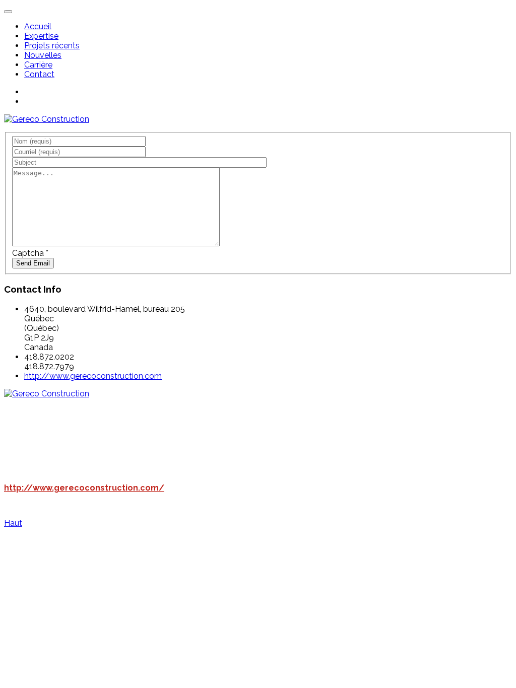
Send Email (33, 263)
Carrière (38, 65)
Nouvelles (42, 55)
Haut (13, 523)
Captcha (30, 253)
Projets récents (52, 45)
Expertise (41, 36)
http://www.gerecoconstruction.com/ (84, 488)
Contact (39, 74)
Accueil (37, 26)
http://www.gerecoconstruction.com (93, 376)
